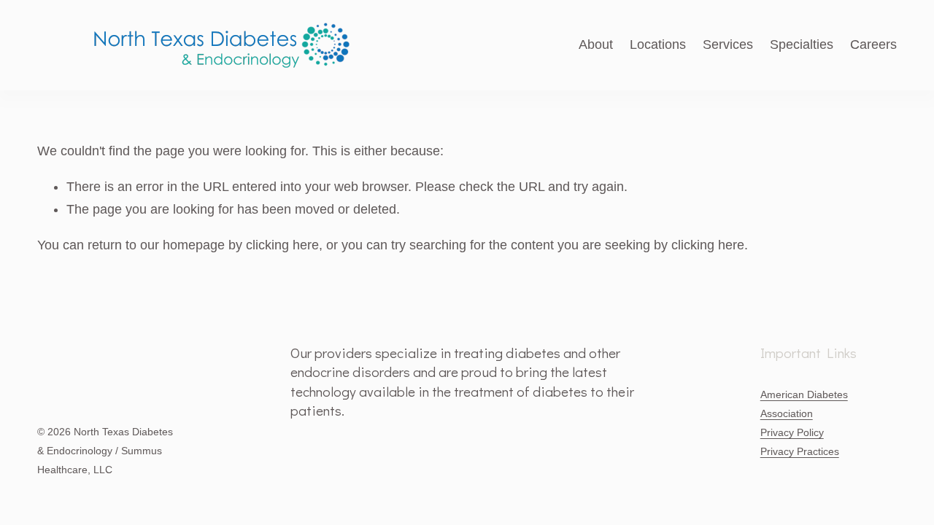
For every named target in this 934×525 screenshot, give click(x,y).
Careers (873, 44)
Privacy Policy (792, 432)
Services (728, 44)
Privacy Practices (799, 451)
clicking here (282, 245)
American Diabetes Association (804, 404)
